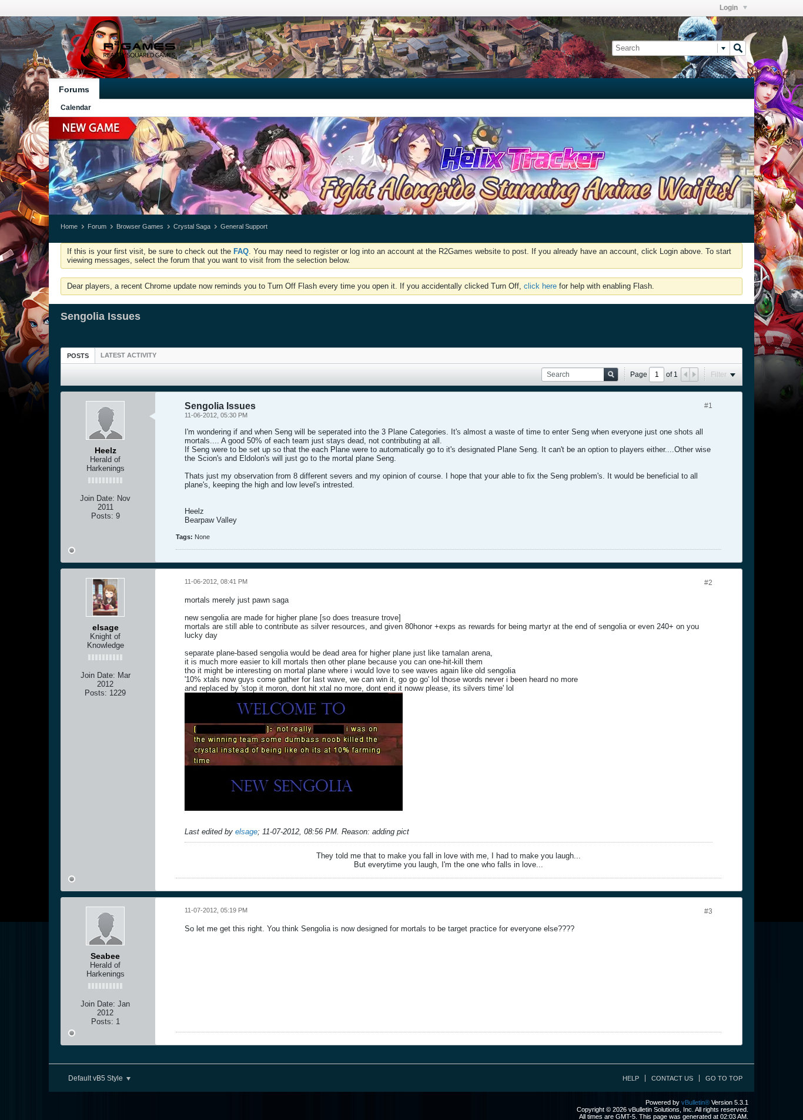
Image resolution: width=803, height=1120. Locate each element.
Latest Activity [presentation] (128, 355)
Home (69, 226)
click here (540, 286)
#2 (708, 583)
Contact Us (672, 1078)
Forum (97, 226)
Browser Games (139, 226)
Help (631, 1078)
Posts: (102, 515)
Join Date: (97, 498)
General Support (243, 226)
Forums (74, 89)
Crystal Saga (191, 226)
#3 (708, 911)
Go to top (723, 1078)
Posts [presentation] (78, 355)
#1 (708, 406)
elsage (246, 831)
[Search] (738, 48)
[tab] (78, 355)
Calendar (76, 107)
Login (730, 8)
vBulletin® (695, 1102)
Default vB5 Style (96, 1078)
